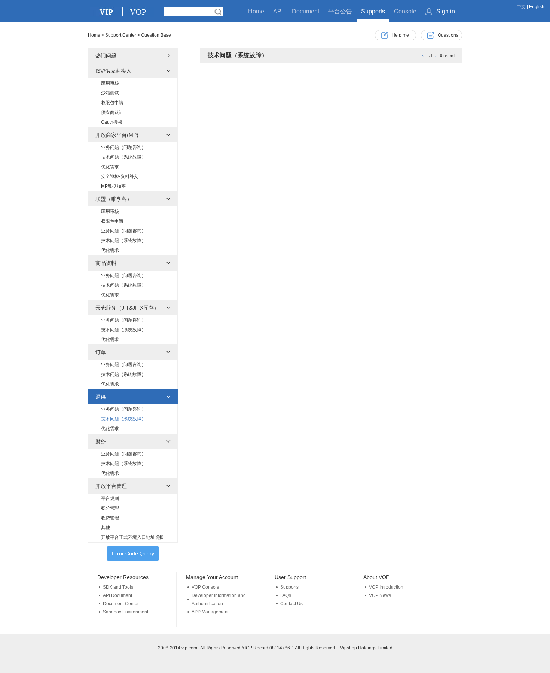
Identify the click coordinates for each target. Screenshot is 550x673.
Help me (400, 35)
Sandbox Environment (125, 612)
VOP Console (205, 587)
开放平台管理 (111, 486)
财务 (100, 441)
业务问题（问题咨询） (123, 147)
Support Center (120, 35)
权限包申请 (112, 102)
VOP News (380, 595)
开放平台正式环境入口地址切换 (132, 537)
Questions (448, 35)
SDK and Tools (118, 587)
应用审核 (110, 83)
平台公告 (340, 11)
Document (305, 11)
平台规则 (110, 498)
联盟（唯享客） (113, 199)
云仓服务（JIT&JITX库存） (127, 308)
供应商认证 (112, 112)
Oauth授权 (111, 122)
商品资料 (105, 263)
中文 (521, 6)
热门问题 (105, 55)
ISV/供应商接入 (113, 71)
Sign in (445, 11)
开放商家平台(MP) (116, 135)
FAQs (285, 595)
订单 (100, 352)
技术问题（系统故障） (123, 157)
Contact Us (291, 603)
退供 (100, 397)
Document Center (121, 603)
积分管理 (110, 508)
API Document (117, 595)
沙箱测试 (110, 93)
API (278, 11)
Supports (373, 11)
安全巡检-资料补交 (119, 176)
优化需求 (110, 166)
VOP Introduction (386, 587)
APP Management (210, 612)
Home (256, 11)
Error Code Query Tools (133, 555)
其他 (105, 527)
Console (405, 11)
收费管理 (110, 517)
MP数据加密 (113, 186)
